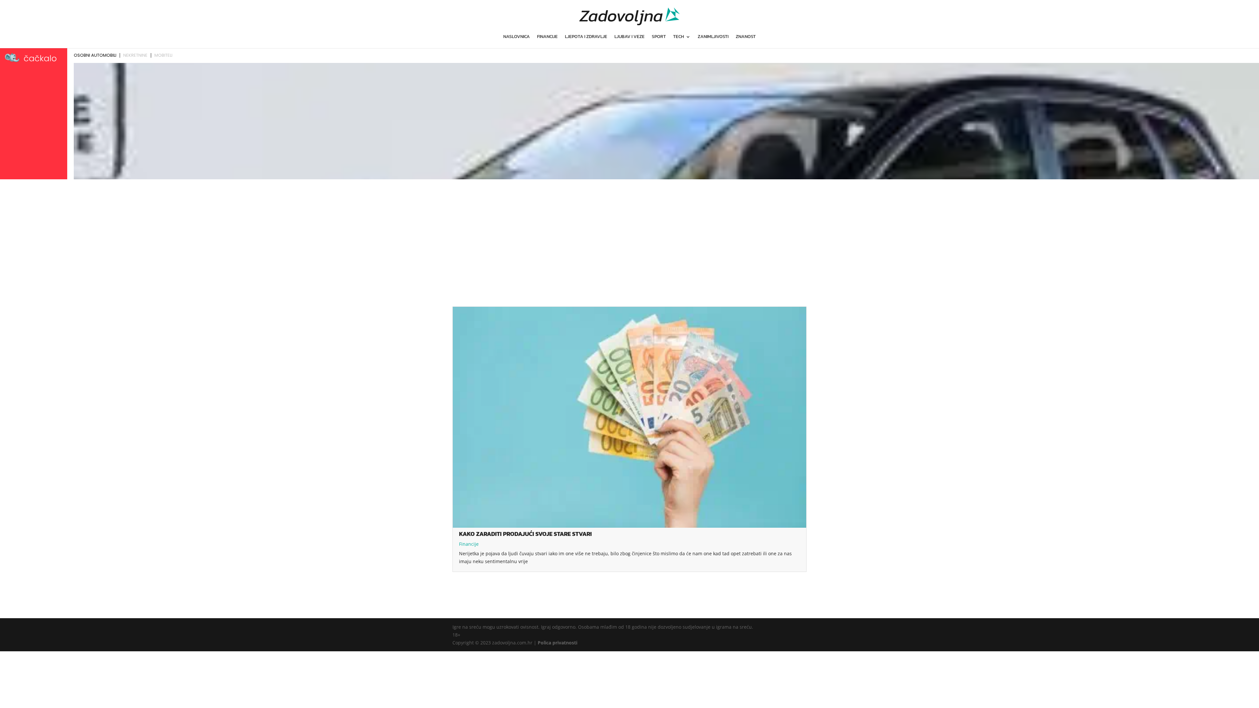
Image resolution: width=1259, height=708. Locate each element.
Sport (659, 37)
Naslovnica (516, 37)
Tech (678, 37)
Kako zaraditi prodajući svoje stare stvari (525, 533)
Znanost (746, 37)
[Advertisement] (629, 231)
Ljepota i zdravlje (586, 37)
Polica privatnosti (557, 642)
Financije (547, 37)
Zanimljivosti (713, 37)
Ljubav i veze (629, 37)
